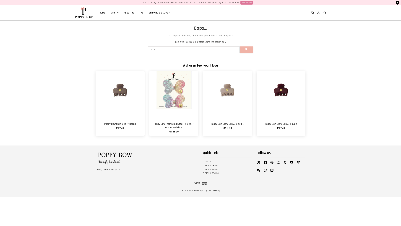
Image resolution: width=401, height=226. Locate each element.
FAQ (141, 12)
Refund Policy (214, 190)
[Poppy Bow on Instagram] (278, 164)
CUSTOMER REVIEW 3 (211, 173)
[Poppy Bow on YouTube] (291, 164)
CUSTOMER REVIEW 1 (211, 165)
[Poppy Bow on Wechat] (259, 172)
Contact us (207, 161)
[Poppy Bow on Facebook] (265, 164)
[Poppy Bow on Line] (272, 172)
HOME (102, 12)
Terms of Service (188, 190)
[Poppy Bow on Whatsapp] (265, 172)
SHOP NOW (247, 2)
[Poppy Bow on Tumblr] (285, 164)
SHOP (113, 12)
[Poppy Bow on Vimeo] (298, 164)
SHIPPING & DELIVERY (160, 12)
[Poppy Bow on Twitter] (259, 164)
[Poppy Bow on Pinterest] (272, 164)
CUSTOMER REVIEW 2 (211, 169)
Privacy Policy (201, 190)
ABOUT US (129, 12)
